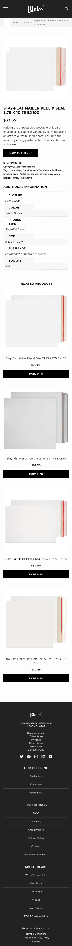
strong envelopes (50, 174)
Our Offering (36, 768)
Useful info (36, 805)
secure (34, 174)
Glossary (36, 821)
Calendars (15, 170)
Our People (36, 891)
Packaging (36, 776)
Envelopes (36, 784)
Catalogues (29, 170)
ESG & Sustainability (36, 916)
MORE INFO (36, 373)
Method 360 (36, 792)
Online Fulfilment (53, 170)
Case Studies (36, 908)
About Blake (36, 867)
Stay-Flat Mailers (25, 166)
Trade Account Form (36, 854)
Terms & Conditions (36, 934)
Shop (26, 22)
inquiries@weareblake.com (36, 722)
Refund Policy (36, 837)
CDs (39, 170)
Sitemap (36, 941)
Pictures (24, 174)
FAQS (36, 813)
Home (16, 22)
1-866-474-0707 (36, 726)
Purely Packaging (22, 177)
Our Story (36, 883)
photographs (10, 174)
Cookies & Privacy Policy (36, 938)
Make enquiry (18, 153)
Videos (36, 899)
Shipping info (36, 829)
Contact (36, 846)
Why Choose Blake (36, 875)
